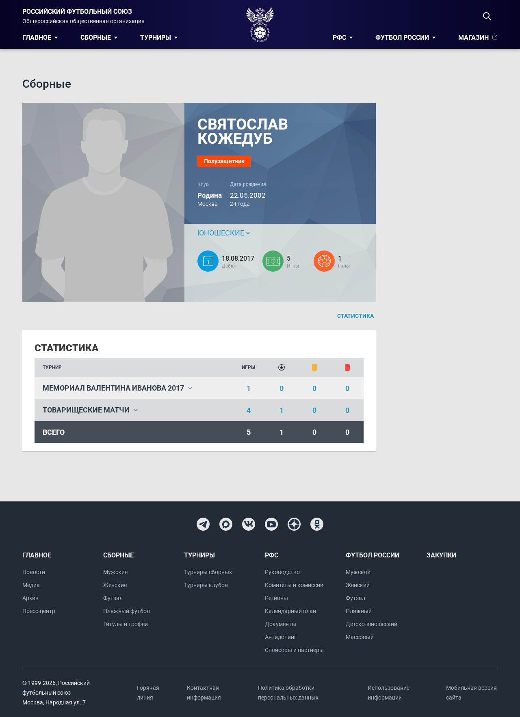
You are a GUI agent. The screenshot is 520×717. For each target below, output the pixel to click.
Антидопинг (281, 637)
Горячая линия (148, 693)
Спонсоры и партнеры (294, 650)
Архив (30, 598)
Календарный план (290, 611)
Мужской (358, 572)
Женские (115, 585)
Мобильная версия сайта (471, 693)
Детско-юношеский (371, 624)
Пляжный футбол (126, 611)
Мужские (115, 572)
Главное (36, 37)
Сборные (95, 37)
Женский (358, 585)
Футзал (113, 598)
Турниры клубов (206, 585)
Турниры (155, 37)
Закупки (441, 555)
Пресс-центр (38, 611)
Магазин (473, 37)
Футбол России (402, 37)
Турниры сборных (208, 572)
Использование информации (389, 693)
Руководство (282, 572)
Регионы (276, 598)
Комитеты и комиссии (294, 585)
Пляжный (359, 611)
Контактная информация (204, 693)
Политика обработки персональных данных (288, 693)
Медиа (31, 585)
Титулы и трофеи (125, 624)
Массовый (360, 637)
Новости (33, 572)
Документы (280, 624)
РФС (339, 37)
